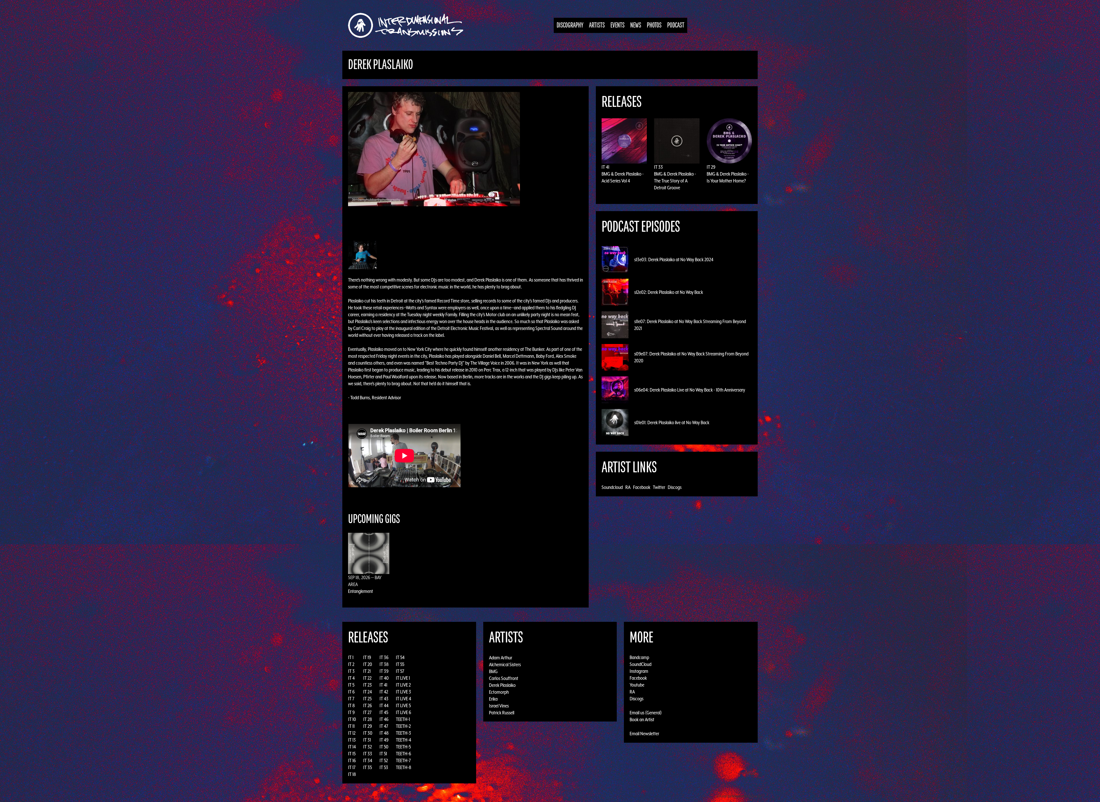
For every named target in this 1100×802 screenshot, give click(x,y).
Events (617, 25)
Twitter (659, 487)
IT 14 (352, 747)
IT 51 (383, 753)
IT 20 (367, 664)
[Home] (408, 25)
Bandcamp (639, 657)
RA (627, 487)
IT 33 (658, 167)
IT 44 (384, 705)
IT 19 (367, 657)
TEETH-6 (403, 753)
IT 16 (352, 760)
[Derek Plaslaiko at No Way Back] (434, 149)
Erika (493, 698)
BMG (493, 671)
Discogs (674, 487)
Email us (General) (646, 712)
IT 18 (352, 774)
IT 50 (384, 747)
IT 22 (367, 678)
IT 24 (367, 692)
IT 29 (711, 167)
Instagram (639, 671)
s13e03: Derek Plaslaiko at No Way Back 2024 (673, 259)
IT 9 (351, 712)
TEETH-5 (403, 747)
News (635, 25)
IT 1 (350, 657)
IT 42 (384, 692)
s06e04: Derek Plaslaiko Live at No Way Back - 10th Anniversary (689, 390)
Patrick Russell (501, 712)
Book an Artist (642, 719)
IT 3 (351, 671)
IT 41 (605, 167)
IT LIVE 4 (403, 698)
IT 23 (367, 685)
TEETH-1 (403, 719)
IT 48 (384, 733)
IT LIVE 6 (403, 712)
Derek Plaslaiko (502, 685)
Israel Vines (499, 705)
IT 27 (367, 712)
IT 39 (384, 671)
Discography (570, 25)
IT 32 (367, 747)
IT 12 (351, 733)
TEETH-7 (403, 760)
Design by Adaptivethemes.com (739, 796)
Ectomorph (499, 692)
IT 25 (367, 698)
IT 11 (351, 726)
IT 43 (384, 698)
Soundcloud (612, 487)
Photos (654, 25)
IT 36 (384, 657)
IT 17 (351, 767)
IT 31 (367, 740)
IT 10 (352, 719)
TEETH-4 (403, 740)
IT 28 (367, 719)
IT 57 (400, 671)
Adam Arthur (500, 657)
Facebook (641, 487)
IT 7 (351, 698)
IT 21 (367, 671)
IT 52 (384, 760)
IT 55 (400, 664)
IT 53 (384, 767)
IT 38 (384, 664)
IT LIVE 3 (403, 692)
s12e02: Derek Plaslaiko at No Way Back (668, 292)
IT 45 (384, 712)
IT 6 (351, 692)
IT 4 (351, 678)
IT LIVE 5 (403, 705)
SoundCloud (640, 664)
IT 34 (367, 760)
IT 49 (384, 740)
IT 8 (351, 705)
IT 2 (351, 664)
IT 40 (384, 678)
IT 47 (384, 726)
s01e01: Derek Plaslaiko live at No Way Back (671, 422)
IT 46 (384, 719)
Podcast (675, 25)
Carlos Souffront (503, 678)
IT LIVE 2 (403, 685)
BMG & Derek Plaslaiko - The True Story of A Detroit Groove (675, 180)
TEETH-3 (403, 733)
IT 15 (351, 753)
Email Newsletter (644, 733)
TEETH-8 (403, 767)
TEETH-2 (403, 726)
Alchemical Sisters (505, 664)
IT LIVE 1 (403, 678)
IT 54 (400, 657)
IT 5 (351, 685)
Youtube (637, 685)
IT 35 (367, 767)
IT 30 (367, 733)
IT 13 (352, 740)
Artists (597, 25)
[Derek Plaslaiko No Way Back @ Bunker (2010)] (362, 254)
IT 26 (367, 705)
